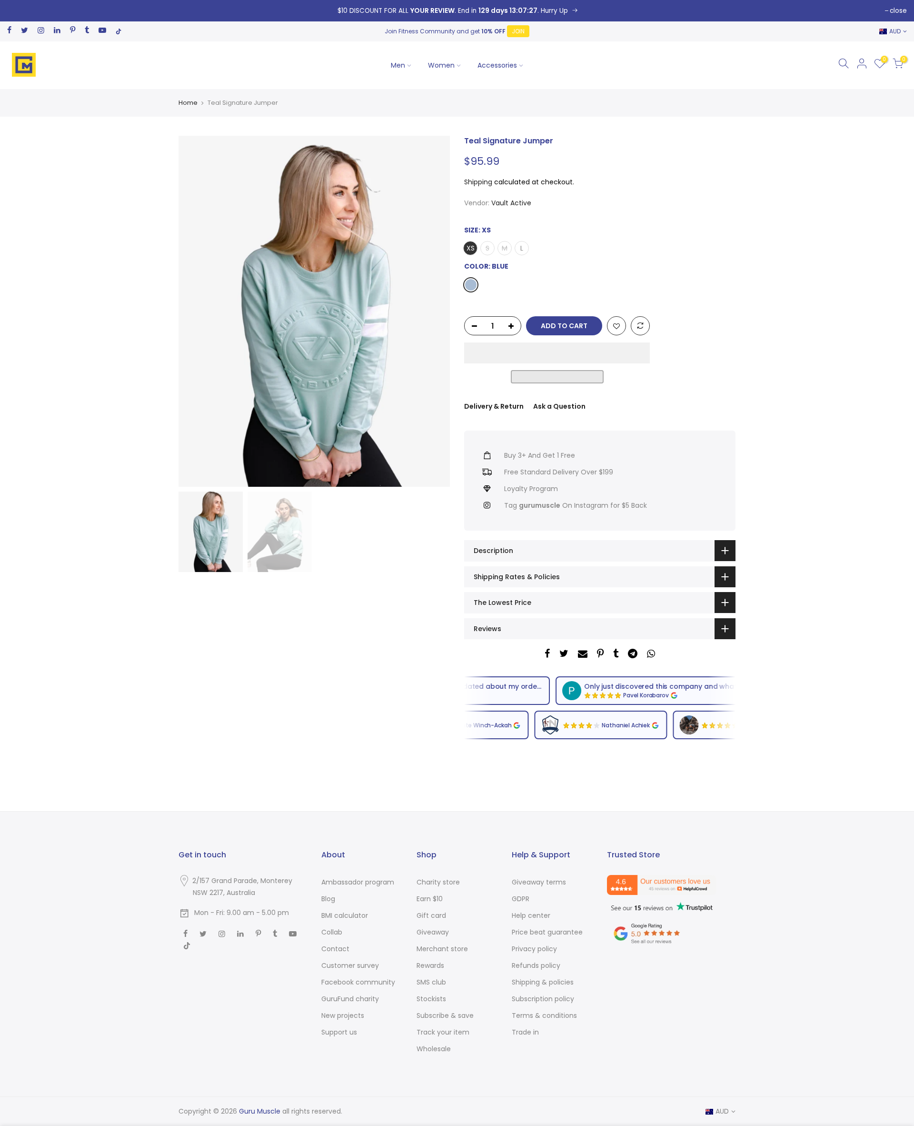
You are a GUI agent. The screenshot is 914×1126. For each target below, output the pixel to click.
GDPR (520, 899)
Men (398, 65)
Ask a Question (559, 406)
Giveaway (433, 932)
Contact (335, 949)
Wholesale (434, 1049)
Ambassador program (357, 882)
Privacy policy (534, 949)
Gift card (431, 915)
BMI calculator (344, 915)
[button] (557, 352)
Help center (531, 915)
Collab (331, 932)
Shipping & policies (543, 982)
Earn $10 (430, 899)
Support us (339, 1032)
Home (188, 103)
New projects (342, 1015)
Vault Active (511, 203)
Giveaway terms (539, 882)
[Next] (433, 311)
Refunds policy (536, 965)
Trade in (525, 1032)
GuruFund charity (350, 999)
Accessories (497, 65)
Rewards (430, 965)
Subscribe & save (445, 1015)
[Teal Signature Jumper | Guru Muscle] (457, 10)
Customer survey (350, 965)
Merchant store (442, 949)
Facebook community (358, 982)
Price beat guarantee (547, 932)
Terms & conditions (544, 1015)
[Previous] (195, 311)
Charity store (438, 882)
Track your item (443, 1032)
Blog (328, 899)
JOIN (518, 31)
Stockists (431, 999)
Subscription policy (543, 999)
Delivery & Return (494, 406)
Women (441, 65)
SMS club (431, 982)
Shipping (478, 182)
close (898, 10)
